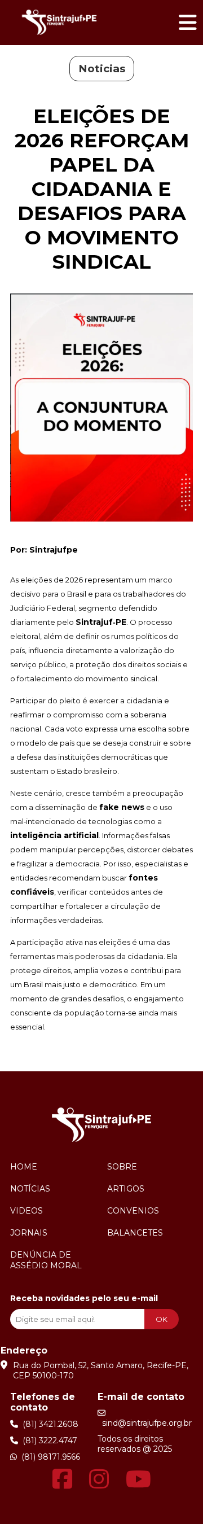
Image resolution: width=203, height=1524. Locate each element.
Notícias (30, 1189)
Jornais (28, 1233)
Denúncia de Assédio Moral (46, 1260)
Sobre (122, 1167)
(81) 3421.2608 (48, 1424)
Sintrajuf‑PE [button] (101, 622)
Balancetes (135, 1233)
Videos (26, 1211)
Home (23, 1167)
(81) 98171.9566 (48, 1457)
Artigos (125, 1189)
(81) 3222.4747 (47, 1440)
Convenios (133, 1211)
